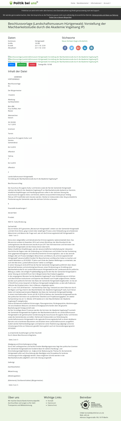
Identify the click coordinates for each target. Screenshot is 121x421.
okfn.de (86, 415)
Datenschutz (52, 405)
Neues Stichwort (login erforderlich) (74, 41)
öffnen (11, 65)
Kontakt (50, 401)
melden (32, 65)
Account (107, 3)
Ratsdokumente (82, 3)
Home (73, 3)
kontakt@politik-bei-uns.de (94, 413)
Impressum (52, 403)
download (21, 65)
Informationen (96, 3)
